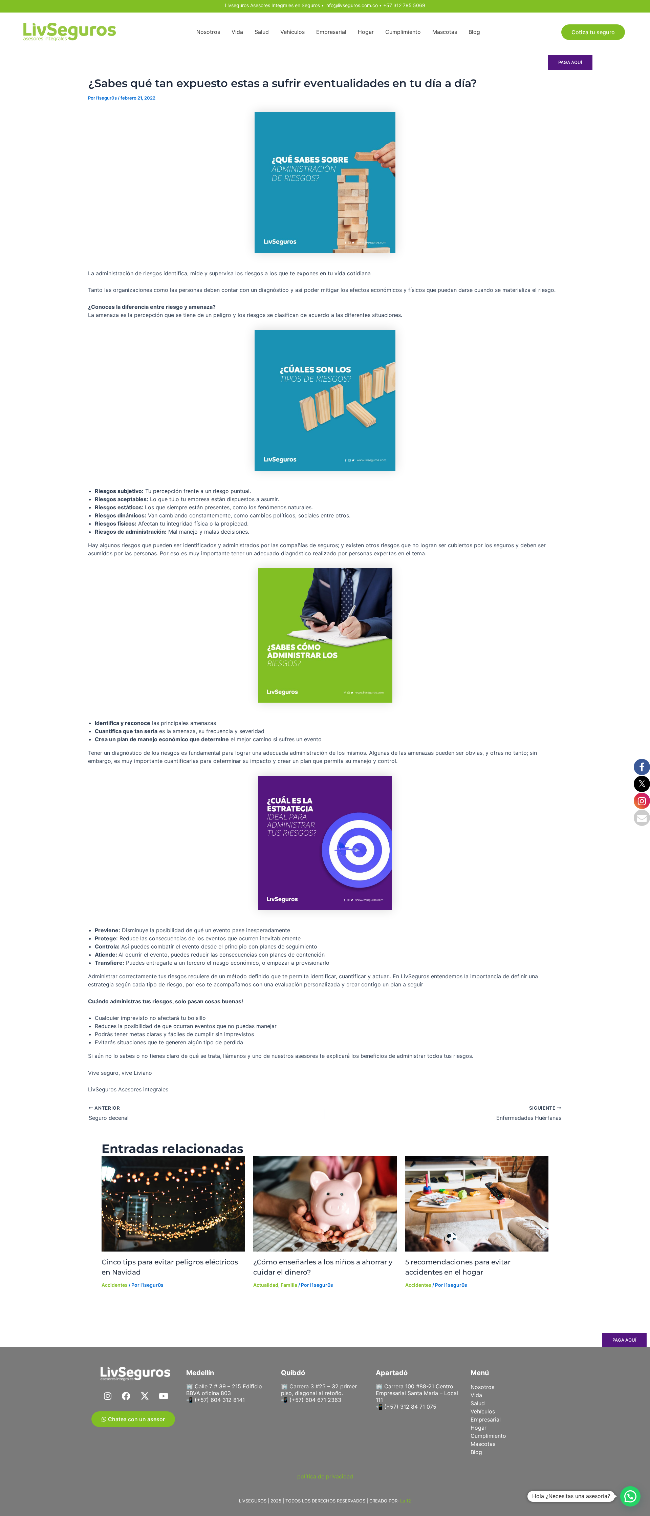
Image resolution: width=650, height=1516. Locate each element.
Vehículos (292, 31)
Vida (237, 31)
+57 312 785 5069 (404, 5)
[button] (630, 1496)
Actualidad (265, 1285)
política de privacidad (325, 1476)
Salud (262, 31)
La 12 (405, 1500)
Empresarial (331, 31)
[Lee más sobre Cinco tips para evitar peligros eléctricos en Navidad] (173, 1203)
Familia (289, 1285)
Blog (474, 31)
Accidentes (115, 1285)
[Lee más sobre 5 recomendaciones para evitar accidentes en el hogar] (476, 1203)
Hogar (366, 31)
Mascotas (444, 31)
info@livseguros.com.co (351, 5)
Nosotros (208, 31)
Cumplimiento (403, 31)
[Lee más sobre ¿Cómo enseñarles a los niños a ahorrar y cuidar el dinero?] (324, 1203)
